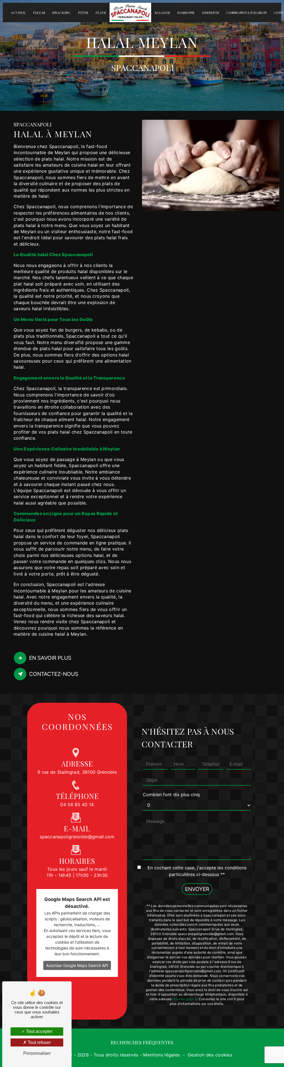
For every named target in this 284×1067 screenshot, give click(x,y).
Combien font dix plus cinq (171, 794)
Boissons (186, 12)
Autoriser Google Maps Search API (77, 965)
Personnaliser (37, 1053)
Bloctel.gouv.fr (185, 999)
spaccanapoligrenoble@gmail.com (77, 836)
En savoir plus (50, 658)
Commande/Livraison (246, 12)
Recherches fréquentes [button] (142, 1042)
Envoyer (197, 889)
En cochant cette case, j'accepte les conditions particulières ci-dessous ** (197, 871)
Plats (100, 12)
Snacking (61, 12)
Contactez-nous (53, 674)
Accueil (18, 12)
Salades (162, 12)
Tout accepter (38, 1031)
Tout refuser (39, 1042)
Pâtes (83, 12)
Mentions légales (161, 1055)
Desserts (210, 12)
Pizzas (39, 12)
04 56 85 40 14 (77, 804)
